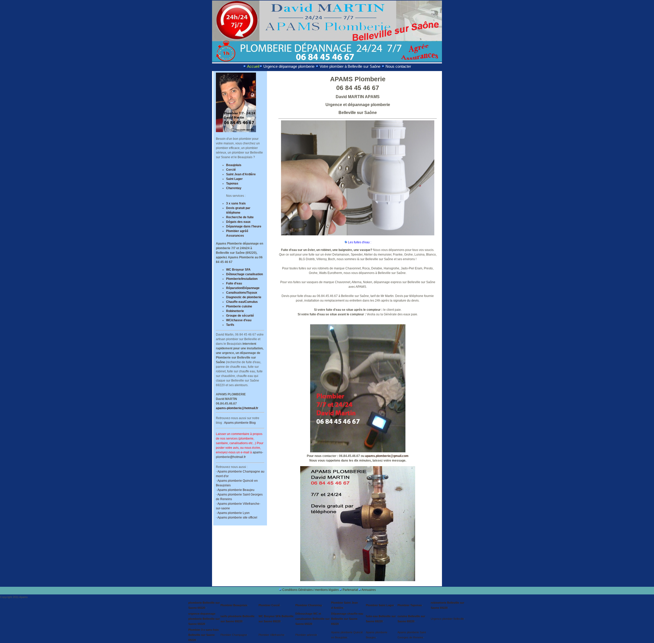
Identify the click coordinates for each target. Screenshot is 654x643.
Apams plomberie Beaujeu (235, 490)
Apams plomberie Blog (240, 422)
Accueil (253, 66)
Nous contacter (398, 66)
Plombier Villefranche (271, 634)
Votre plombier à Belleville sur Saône (350, 66)
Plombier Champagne (233, 634)
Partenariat (350, 590)
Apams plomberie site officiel (237, 517)
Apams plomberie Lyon (233, 513)
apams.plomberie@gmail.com (386, 456)
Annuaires (368, 590)
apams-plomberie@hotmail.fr (237, 408)
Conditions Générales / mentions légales (310, 590)
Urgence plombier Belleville (447, 618)
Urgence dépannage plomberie (288, 66)
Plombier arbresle (306, 634)
